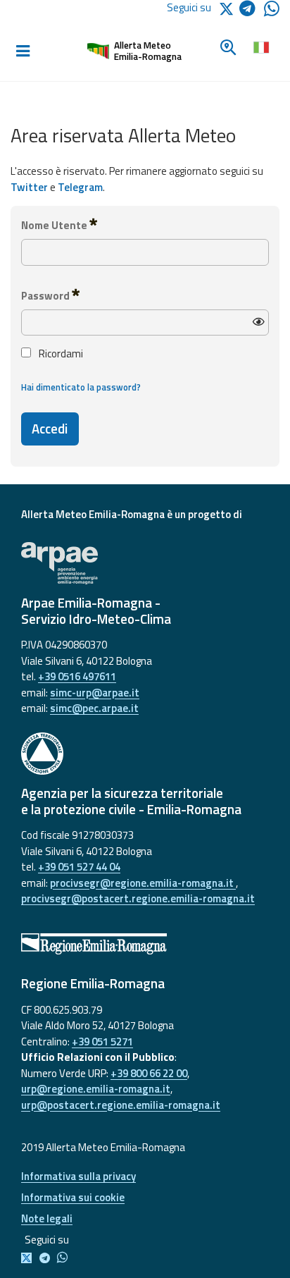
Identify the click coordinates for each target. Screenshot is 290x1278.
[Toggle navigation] (22, 51)
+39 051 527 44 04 (79, 867)
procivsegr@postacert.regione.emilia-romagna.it (138, 898)
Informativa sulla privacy (78, 1176)
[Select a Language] (260, 46)
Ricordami (60, 354)
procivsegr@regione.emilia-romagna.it (143, 883)
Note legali (46, 1218)
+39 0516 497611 (77, 676)
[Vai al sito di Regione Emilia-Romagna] (145, 944)
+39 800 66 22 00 (149, 1073)
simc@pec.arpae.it (94, 708)
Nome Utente (55, 225)
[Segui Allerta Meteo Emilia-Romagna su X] (29, 1259)
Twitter (29, 187)
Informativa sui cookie (73, 1197)
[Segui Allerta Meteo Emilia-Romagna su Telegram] (251, 11)
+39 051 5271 (102, 1041)
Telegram (80, 187)
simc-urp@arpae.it (94, 692)
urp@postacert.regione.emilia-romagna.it (120, 1105)
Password (46, 296)
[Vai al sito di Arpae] (145, 563)
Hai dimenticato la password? (81, 387)
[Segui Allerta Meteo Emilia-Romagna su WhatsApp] (271, 12)
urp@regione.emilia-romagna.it (95, 1089)
